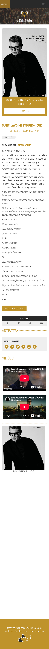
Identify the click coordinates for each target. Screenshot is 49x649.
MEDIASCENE (24, 145)
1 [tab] (18, 645)
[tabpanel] (24, 634)
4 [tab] (30, 645)
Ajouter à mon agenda (27, 131)
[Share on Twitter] (18, 323)
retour (5, 4)
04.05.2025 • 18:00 (14, 308)
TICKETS (24, 111)
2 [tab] (22, 645)
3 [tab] (26, 645)
